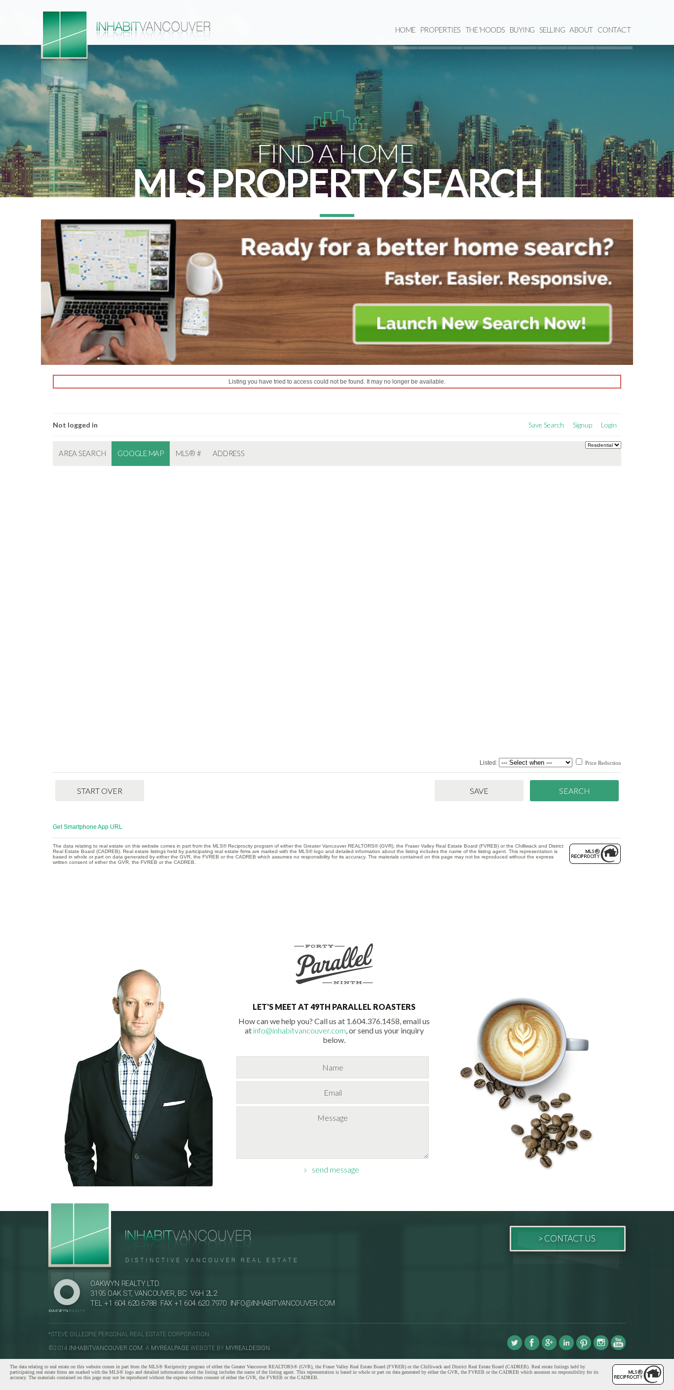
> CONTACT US (567, 1238)
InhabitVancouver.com (106, 1348)
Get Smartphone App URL (87, 826)
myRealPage (170, 1348)
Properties (440, 29)
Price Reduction (602, 763)
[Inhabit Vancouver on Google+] (549, 1348)
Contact (614, 29)
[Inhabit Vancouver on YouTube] (618, 1348)
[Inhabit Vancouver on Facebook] (531, 1348)
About (581, 29)
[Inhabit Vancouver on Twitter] (514, 1348)
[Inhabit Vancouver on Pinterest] (583, 1348)
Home (405, 29)
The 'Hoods (485, 29)
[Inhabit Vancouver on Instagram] (601, 1348)
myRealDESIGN (247, 1348)
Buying (522, 29)
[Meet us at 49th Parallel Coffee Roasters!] (334, 986)
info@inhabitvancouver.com (299, 1030)
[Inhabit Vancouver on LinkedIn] (566, 1348)
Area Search (82, 453)
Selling (552, 29)
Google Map (140, 453)
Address (228, 453)
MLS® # (188, 453)
